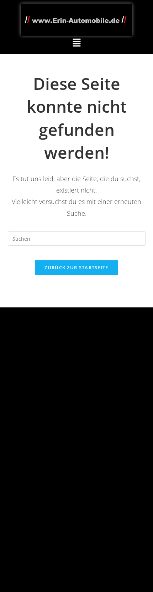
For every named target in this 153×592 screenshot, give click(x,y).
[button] (76, 43)
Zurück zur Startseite (76, 267)
